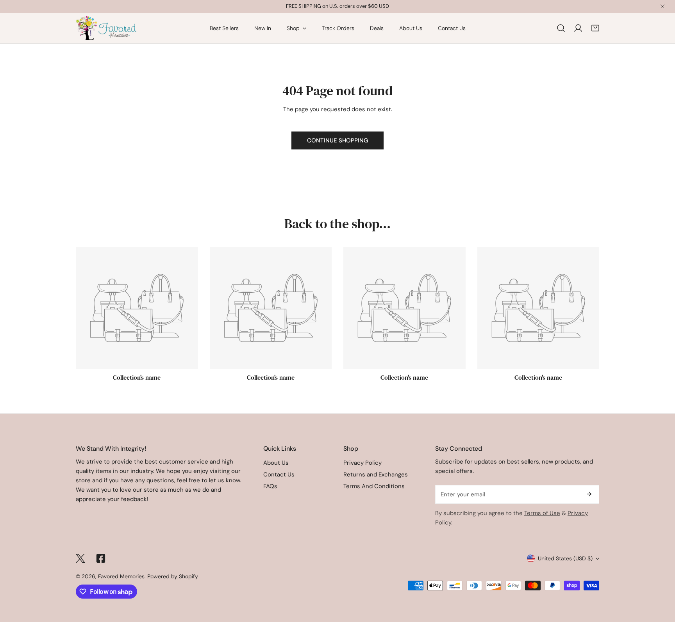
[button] (595, 28)
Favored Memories (121, 576)
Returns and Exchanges (375, 474)
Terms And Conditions (374, 486)
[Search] (561, 28)
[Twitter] (80, 558)
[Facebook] (101, 558)
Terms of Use (542, 513)
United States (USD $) (565, 558)
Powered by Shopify (172, 576)
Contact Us (279, 474)
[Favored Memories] (106, 28)
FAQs (270, 486)
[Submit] (589, 494)
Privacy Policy (362, 463)
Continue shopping (337, 140)
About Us (276, 463)
